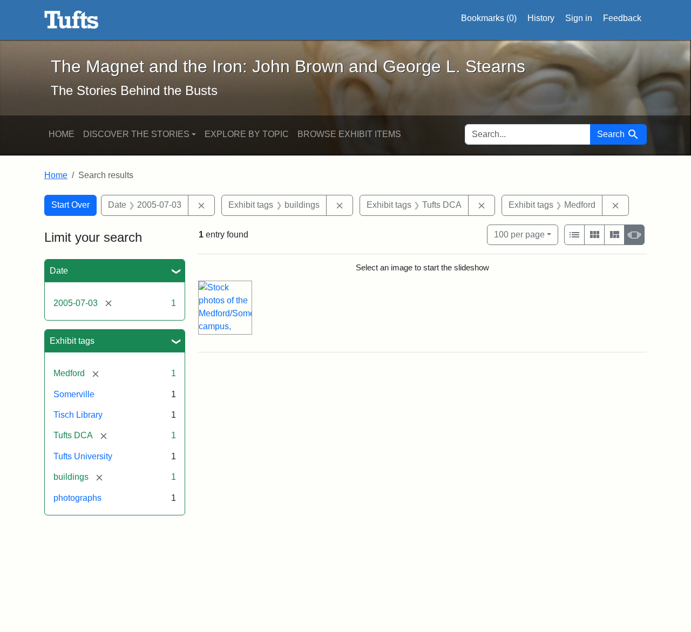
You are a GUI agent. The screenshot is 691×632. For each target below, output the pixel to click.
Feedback (622, 18)
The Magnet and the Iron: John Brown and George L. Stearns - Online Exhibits (71, 20)
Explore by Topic (247, 134)
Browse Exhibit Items (349, 134)
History (540, 18)
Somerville (73, 394)
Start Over (70, 204)
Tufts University (82, 456)
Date (59, 270)
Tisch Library (78, 414)
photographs (77, 497)
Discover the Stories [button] (136, 134)
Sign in (578, 18)
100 (519, 234)
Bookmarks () (489, 18)
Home (61, 134)
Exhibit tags (72, 340)
